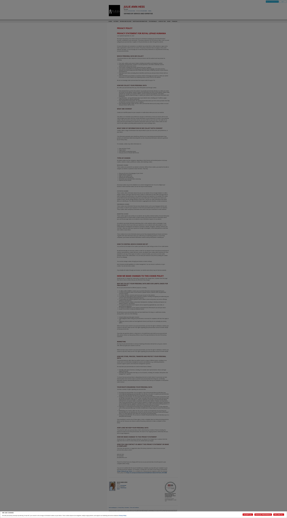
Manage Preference (263, 514)
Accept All (248, 514)
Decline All (278, 514)
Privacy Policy (122, 515)
